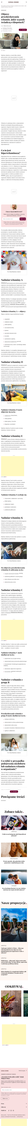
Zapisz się (22, 219)
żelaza (12, 612)
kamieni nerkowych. (17, 671)
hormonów (9, 695)
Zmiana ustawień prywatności (8, 1116)
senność (19, 341)
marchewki (12, 304)
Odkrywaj (3, 1107)
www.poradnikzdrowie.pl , (9, 789)
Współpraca (20, 1116)
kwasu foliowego (18, 612)
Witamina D (4, 365)
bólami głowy (8, 501)
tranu (19, 302)
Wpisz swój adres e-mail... (6, 1087)
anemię (21, 573)
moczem (3, 175)
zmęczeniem (14, 415)
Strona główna (4, 5)
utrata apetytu (8, 324)
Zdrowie (8, 5)
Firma (2, 1103)
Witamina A (4, 282)
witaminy (4, 800)
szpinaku (22, 304)
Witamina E (4, 439)
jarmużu (18, 304)
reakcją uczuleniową (9, 719)
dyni (4, 306)
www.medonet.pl (17, 789)
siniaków (6, 665)
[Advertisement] (12, 466)
